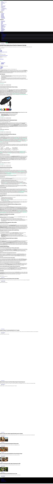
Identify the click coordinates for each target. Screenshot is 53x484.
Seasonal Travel (3, 3)
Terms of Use (2, 10)
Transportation (3, 6)
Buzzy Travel (1, 0)
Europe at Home (2, 472)
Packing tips (2, 63)
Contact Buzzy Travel (4, 40)
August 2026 (2, 13)
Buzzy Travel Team (3, 332)
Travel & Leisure (3, 29)
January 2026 (2, 17)
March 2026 (2, 16)
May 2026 (2, 15)
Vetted (2, 1)
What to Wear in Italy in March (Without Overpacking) (4, 55)
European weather (3, 62)
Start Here (2, 2)
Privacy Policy (3, 9)
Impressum (2, 479)
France (2, 4)
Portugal (2, 7)
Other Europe (2, 25)
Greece (2, 23)
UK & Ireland (2, 30)
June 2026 (2, 14)
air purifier (21, 183)
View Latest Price (2, 83)
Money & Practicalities (3, 24)
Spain (2, 27)
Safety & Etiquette (3, 26)
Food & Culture (3, 21)
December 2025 (3, 18)
